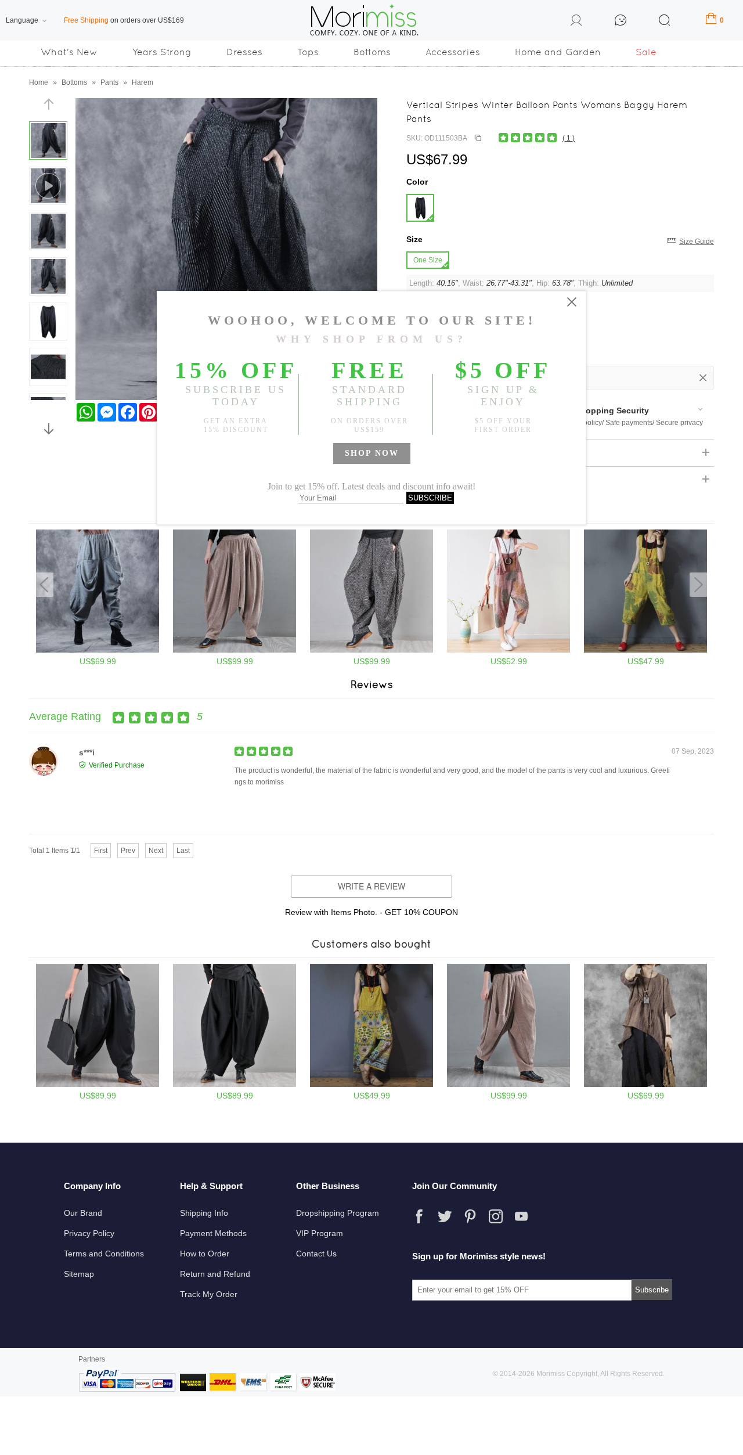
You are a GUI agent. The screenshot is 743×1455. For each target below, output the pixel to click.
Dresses (244, 51)
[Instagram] (496, 1216)
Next (156, 851)
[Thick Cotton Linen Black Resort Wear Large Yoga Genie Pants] (234, 1085)
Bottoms (372, 51)
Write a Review (371, 886)
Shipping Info (204, 1213)
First (100, 851)
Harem (142, 82)
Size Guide (696, 241)
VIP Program (319, 1233)
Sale (646, 51)
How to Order (204, 1253)
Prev (128, 851)
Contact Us (316, 1253)
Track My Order (208, 1294)
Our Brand (83, 1213)
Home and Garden (558, 51)
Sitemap (79, 1273)
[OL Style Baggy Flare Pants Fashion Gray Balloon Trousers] (97, 650)
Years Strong (162, 51)
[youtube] (521, 1216)
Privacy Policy (89, 1233)
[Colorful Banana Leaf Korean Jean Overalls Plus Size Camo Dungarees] (508, 650)
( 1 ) (568, 138)
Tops (308, 51)
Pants (109, 82)
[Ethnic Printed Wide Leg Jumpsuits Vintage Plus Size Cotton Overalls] (371, 1085)
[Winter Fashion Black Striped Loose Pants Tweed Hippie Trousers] (371, 650)
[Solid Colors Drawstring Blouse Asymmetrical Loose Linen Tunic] (645, 1085)
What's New (69, 51)
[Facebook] (419, 1216)
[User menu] (576, 22)
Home (38, 82)
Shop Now (372, 453)
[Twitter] (445, 1216)
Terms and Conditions (104, 1253)
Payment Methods (213, 1233)
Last (183, 851)
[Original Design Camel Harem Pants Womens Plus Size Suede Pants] (508, 1085)
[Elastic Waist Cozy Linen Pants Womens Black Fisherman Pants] (97, 1085)
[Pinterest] (470, 1216)
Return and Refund (215, 1273)
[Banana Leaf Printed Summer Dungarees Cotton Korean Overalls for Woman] (645, 650)
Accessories (452, 51)
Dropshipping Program (337, 1213)
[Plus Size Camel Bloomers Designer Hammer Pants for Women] (234, 650)
